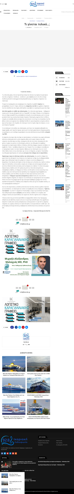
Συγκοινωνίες (40, 10)
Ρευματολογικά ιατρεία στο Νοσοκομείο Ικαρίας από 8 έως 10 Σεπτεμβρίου (67, 148)
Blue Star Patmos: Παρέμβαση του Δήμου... (15, 475)
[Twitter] (2, 4)
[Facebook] (0, 4)
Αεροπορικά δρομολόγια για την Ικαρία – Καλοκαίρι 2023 (51, 464)
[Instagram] (4, 4)
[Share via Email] (26, 71)
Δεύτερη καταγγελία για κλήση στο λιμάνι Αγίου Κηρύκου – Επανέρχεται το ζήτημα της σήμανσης (67, 128)
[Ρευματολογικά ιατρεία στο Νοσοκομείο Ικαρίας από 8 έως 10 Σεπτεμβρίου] (59, 146)
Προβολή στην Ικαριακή (43, 440)
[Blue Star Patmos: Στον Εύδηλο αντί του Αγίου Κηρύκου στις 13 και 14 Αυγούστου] (13, 385)
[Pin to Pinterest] (22, 71)
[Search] (73, 4)
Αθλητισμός (32, 10)
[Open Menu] (0, 12)
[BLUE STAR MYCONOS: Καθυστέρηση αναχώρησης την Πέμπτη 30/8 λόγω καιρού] (38, 407)
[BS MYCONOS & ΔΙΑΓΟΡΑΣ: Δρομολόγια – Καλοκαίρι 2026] (38, 385)
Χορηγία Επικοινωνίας (43, 442)
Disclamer (40, 444)
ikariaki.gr (29, 27)
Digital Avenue (55, 491)
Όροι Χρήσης (59, 442)
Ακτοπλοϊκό (38, 18)
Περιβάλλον (15, 10)
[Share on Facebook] (15, 71)
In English (15, 13)
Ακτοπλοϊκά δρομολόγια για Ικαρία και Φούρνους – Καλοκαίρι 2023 (53, 461)
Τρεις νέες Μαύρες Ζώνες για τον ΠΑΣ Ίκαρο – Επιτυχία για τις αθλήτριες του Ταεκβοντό (67, 169)
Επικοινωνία (59, 440)
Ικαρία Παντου (48, 10)
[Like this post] (12, 71)
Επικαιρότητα (7, 10)
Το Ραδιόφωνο (7, 13)
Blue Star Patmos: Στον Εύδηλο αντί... (15, 489)
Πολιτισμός (24, 10)
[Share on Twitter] (19, 71)
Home (23, 18)
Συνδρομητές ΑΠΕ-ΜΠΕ (61, 444)
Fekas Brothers (47, 491)
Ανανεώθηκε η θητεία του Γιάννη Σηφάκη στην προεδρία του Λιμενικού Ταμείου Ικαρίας (67, 191)
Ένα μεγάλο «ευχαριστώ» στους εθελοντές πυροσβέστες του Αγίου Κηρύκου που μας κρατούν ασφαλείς (67, 105)
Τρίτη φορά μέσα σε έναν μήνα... (15, 482)
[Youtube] (6, 4)
